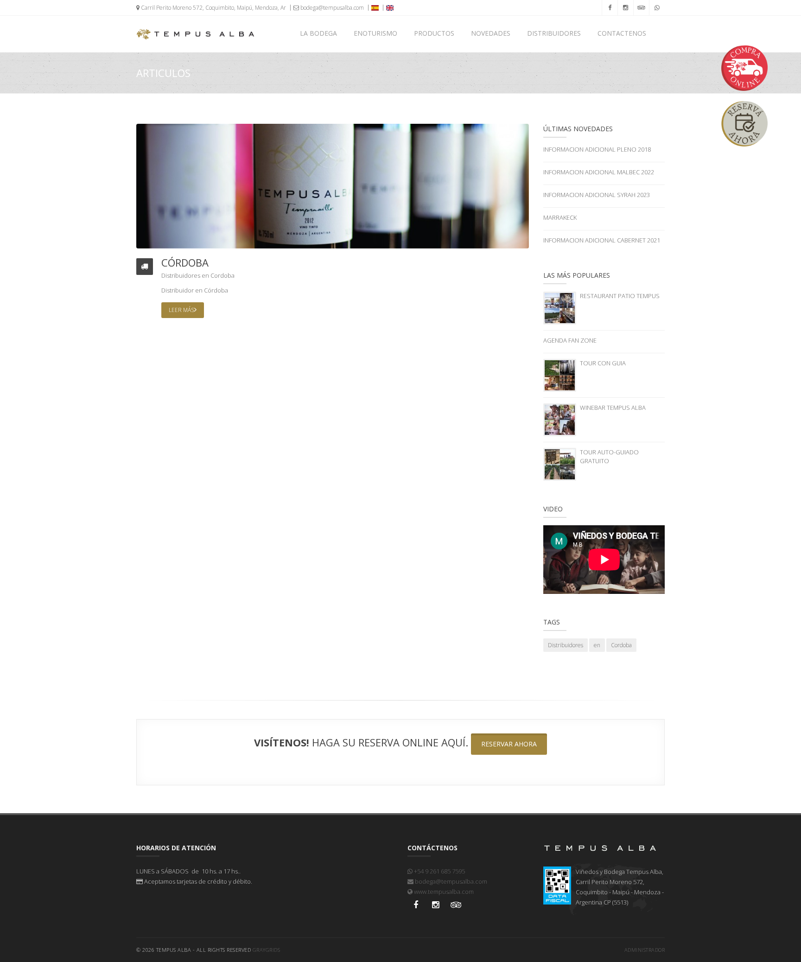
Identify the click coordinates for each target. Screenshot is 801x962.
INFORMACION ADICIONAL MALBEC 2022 (598, 172)
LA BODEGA (318, 33)
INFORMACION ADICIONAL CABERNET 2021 (601, 240)
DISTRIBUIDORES (554, 33)
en (205, 275)
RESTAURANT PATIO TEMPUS (620, 296)
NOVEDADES (490, 33)
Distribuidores (180, 275)
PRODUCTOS (434, 33)
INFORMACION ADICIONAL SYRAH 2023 (596, 195)
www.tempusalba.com (443, 891)
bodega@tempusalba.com (331, 8)
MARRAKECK (560, 217)
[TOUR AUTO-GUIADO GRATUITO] (560, 463)
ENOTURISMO (375, 33)
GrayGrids (266, 949)
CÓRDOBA (185, 262)
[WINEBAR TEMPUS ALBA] (560, 419)
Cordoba (222, 275)
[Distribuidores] (332, 185)
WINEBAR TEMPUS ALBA (613, 407)
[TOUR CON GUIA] (560, 374)
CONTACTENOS (622, 33)
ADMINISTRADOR (644, 949)
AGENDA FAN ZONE (570, 340)
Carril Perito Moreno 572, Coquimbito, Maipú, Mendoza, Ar (213, 8)
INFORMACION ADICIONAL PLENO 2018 (597, 149)
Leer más (181, 310)
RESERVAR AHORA (509, 743)
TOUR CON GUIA (603, 363)
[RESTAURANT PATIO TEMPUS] (560, 307)
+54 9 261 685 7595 (439, 871)
